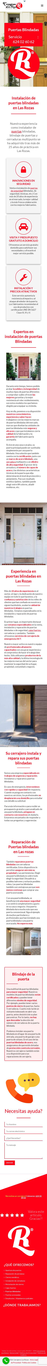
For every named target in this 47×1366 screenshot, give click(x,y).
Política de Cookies (29, 1363)
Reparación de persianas (14, 1274)
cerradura (11, 462)
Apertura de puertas (13, 1270)
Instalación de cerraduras (15, 1281)
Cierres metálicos (12, 1277)
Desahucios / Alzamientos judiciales (19, 1298)
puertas (16, 131)
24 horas (30, 37)
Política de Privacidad (28, 1353)
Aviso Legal (14, 1353)
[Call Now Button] (6, 1360)
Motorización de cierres (14, 1284)
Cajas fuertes (10, 1288)
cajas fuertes (34, 630)
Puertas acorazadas (13, 1295)
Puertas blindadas (13, 1291)
